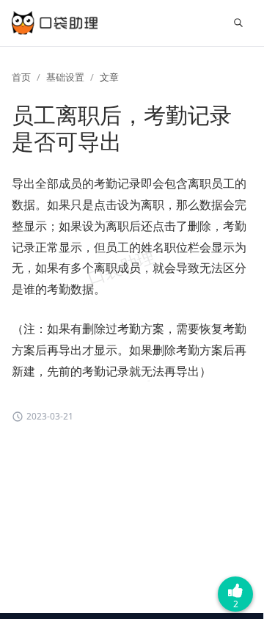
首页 (21, 77)
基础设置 (65, 77)
